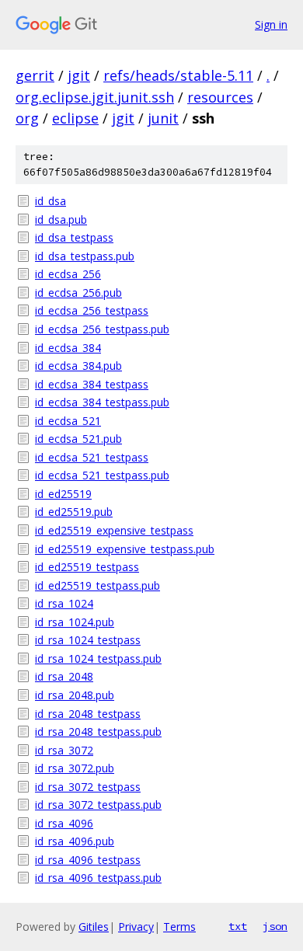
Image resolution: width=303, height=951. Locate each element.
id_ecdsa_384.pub (78, 365)
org (27, 118)
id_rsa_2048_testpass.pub (98, 731)
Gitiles (93, 926)
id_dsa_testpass (74, 237)
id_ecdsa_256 (68, 273)
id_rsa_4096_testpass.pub (98, 877)
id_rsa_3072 (64, 750)
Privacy (136, 926)
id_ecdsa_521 (68, 420)
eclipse (75, 118)
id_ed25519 (63, 493)
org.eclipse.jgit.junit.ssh (95, 97)
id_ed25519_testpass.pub (97, 585)
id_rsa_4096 (64, 823)
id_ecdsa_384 (68, 347)
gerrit (35, 75)
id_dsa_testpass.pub (84, 256)
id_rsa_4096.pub (74, 841)
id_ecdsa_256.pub (78, 292)
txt (237, 926)
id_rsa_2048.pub (74, 695)
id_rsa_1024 (64, 603)
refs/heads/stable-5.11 (178, 75)
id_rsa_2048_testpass (88, 713)
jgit (79, 75)
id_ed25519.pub (74, 511)
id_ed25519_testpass (87, 566)
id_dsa (50, 200)
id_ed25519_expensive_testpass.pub (124, 549)
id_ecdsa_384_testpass (91, 384)
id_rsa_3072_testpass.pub (98, 804)
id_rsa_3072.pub (74, 768)
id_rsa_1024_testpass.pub (98, 658)
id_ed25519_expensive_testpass (114, 530)
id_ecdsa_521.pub (78, 438)
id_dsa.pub (61, 219)
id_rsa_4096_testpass (88, 859)
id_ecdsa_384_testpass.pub (102, 402)
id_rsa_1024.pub (74, 622)
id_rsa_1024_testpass (88, 639)
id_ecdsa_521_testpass (91, 457)
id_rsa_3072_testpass (88, 786)
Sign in (271, 24)
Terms (179, 926)
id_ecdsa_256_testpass (91, 310)
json (275, 926)
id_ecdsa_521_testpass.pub (102, 475)
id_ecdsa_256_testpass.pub (102, 329)
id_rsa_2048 (64, 676)
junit (163, 118)
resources (220, 97)
